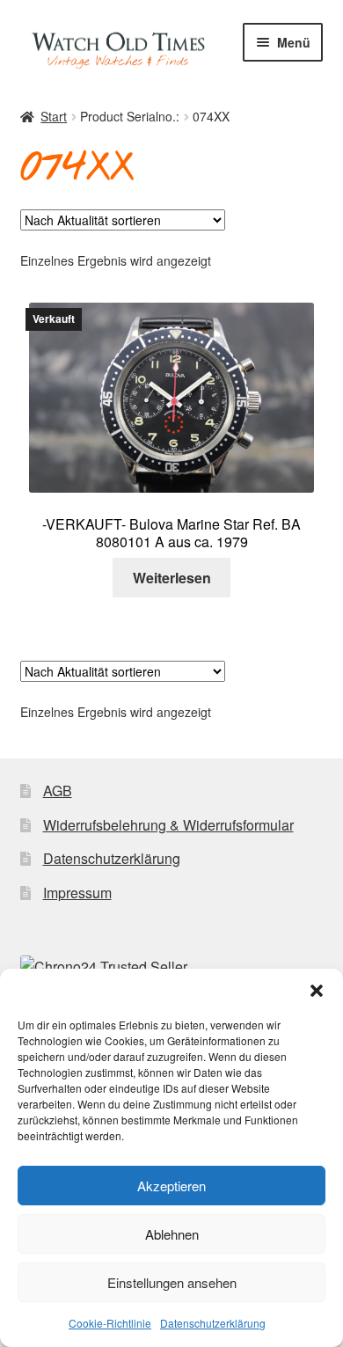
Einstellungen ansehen (172, 1282)
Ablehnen (172, 1234)
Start (53, 116)
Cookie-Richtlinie (110, 1322)
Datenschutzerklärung (213, 1322)
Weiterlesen (172, 577)
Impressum (77, 892)
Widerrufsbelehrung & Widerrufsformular (168, 825)
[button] (316, 990)
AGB (57, 790)
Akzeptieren (171, 1185)
